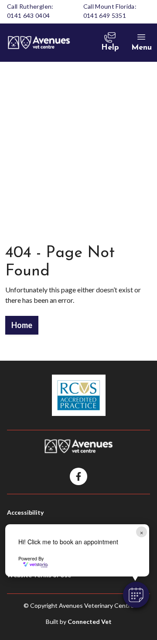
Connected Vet (90, 621)
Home (21, 325)
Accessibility (25, 512)
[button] (136, 595)
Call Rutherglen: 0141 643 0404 (30, 11)
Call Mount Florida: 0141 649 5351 (110, 11)
